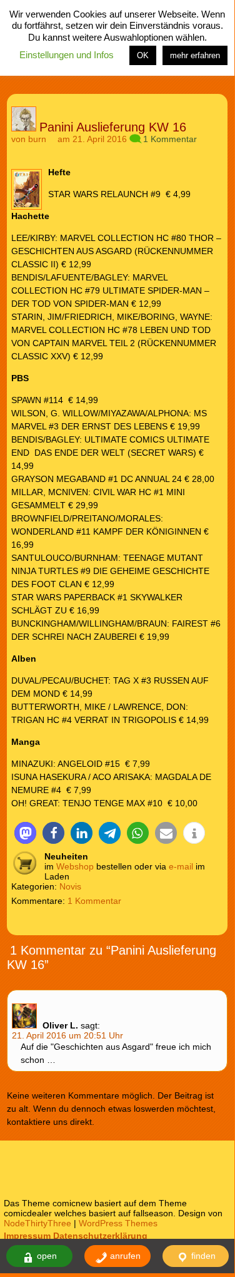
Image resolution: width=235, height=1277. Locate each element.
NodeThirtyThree (37, 1223)
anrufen (124, 1256)
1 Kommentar (170, 139)
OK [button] (143, 55)
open (45, 1256)
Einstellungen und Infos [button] (66, 54)
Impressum (27, 1236)
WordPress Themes (118, 1223)
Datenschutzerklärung (100, 1236)
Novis (70, 886)
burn (37, 139)
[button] (25, 833)
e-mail (181, 866)
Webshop (75, 866)
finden (202, 1256)
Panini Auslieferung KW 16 (112, 127)
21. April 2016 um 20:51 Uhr (67, 1035)
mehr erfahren (195, 55)
